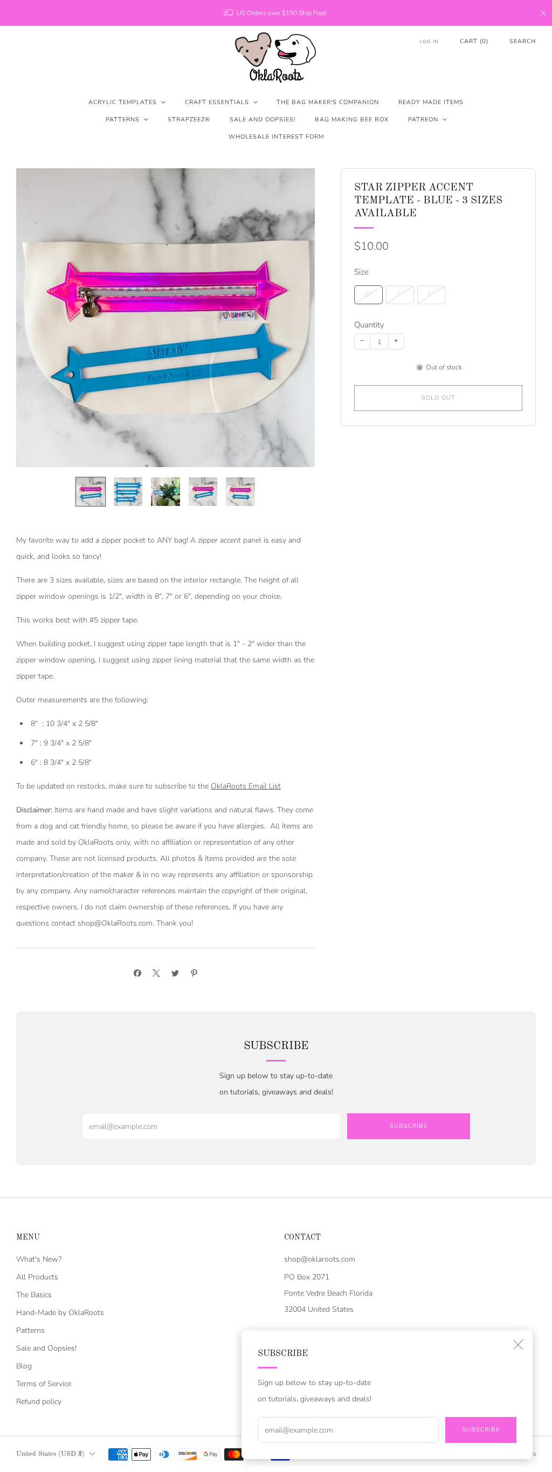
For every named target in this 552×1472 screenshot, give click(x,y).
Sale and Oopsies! (262, 119)
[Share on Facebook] (137, 973)
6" (430, 294)
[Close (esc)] (518, 1344)
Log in (429, 41)
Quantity (369, 324)
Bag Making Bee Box (352, 119)
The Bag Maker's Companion (328, 102)
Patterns (123, 119)
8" (368, 294)
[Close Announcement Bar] (543, 13)
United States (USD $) (50, 1453)
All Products (37, 1277)
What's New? (38, 1259)
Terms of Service (43, 1384)
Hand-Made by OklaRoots (60, 1312)
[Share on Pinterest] (193, 973)
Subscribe (481, 1430)
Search (522, 41)
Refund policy (38, 1401)
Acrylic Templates (122, 102)
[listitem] (276, 13)
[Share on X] (156, 973)
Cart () (474, 41)
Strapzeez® (189, 119)
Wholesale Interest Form (276, 137)
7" (399, 294)
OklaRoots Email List (246, 786)
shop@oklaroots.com (319, 1259)
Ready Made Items (431, 102)
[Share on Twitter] (175, 973)
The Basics (34, 1295)
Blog (24, 1366)
